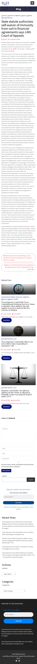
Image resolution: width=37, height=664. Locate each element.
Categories (5, 585)
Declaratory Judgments (14, 15)
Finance (23, 15)
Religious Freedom (13, 299)
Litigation (29, 15)
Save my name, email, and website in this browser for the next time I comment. (17, 466)
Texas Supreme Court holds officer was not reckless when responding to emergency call (17, 344)
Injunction (4, 299)
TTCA (14, 339)
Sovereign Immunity (6, 18)
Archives (5, 568)
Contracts (4, 15)
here (28, 226)
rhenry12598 (16, 39)
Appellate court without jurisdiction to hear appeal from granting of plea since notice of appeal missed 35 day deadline (19, 267)
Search (4, 476)
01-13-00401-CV (14, 49)
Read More (6, 320)
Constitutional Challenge (8, 297)
